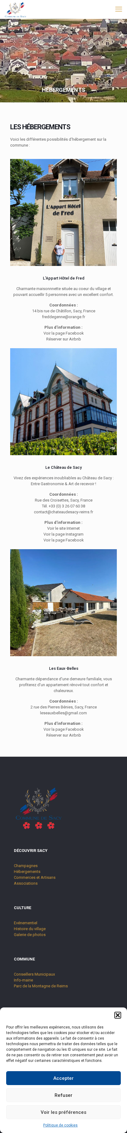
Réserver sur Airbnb (63, 339)
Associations (26, 883)
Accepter (63, 1078)
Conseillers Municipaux (34, 974)
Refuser (63, 1095)
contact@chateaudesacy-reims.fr (63, 512)
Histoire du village (30, 928)
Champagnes (26, 865)
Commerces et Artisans (34, 877)
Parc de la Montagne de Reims (41, 986)
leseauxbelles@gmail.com (63, 713)
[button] (118, 1015)
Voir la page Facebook (63, 333)
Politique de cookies (60, 1125)
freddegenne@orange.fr (63, 316)
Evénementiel (25, 923)
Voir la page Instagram (63, 534)
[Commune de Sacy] (16, 9)
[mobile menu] (118, 9)
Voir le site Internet (63, 528)
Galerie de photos (30, 934)
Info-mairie (23, 980)
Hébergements (27, 871)
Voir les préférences (63, 1112)
